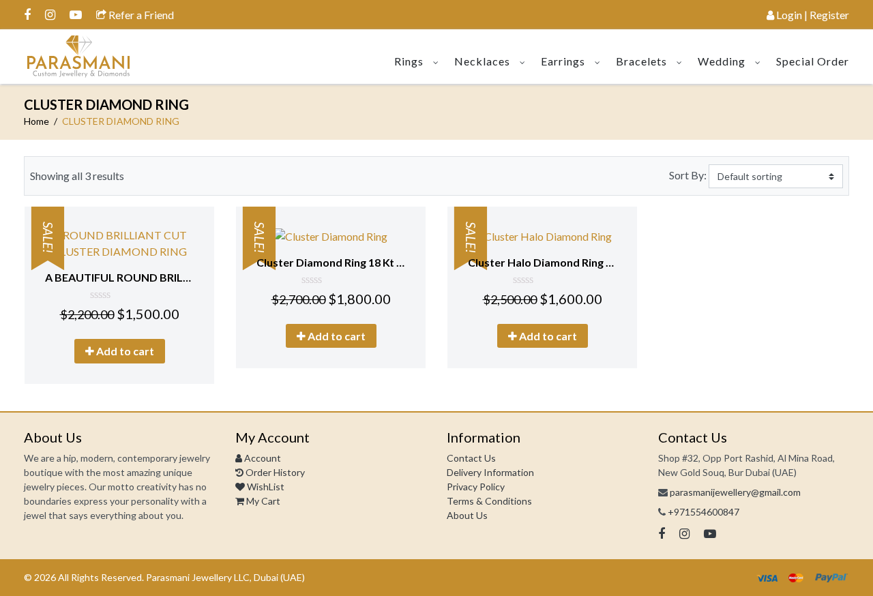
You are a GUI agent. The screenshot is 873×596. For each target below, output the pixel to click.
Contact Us (471, 458)
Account (261, 458)
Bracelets (641, 61)
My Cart (262, 501)
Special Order (812, 61)
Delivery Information (490, 472)
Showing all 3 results (77, 175)
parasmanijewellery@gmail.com (735, 492)
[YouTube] (76, 14)
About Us (467, 515)
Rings (409, 61)
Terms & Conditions (489, 501)
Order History (274, 472)
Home (36, 121)
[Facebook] (27, 14)
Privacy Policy (476, 486)
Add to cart (124, 350)
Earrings (563, 61)
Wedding (721, 61)
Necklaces (482, 61)
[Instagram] (50, 14)
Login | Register (811, 14)
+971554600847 (703, 512)
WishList (264, 486)
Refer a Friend (140, 14)
